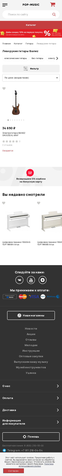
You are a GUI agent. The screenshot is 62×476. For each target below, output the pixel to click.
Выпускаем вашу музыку (31, 362)
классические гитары (15, 58)
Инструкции (31, 350)
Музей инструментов (31, 367)
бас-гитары (37, 58)
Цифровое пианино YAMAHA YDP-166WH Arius (16, 243)
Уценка (31, 373)
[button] (4, 58)
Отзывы (30, 339)
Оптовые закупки (31, 356)
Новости (31, 328)
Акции (31, 334)
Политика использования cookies (36, 465)
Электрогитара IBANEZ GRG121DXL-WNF (13, 134)
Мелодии (31, 345)
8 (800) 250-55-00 (34, 445)
